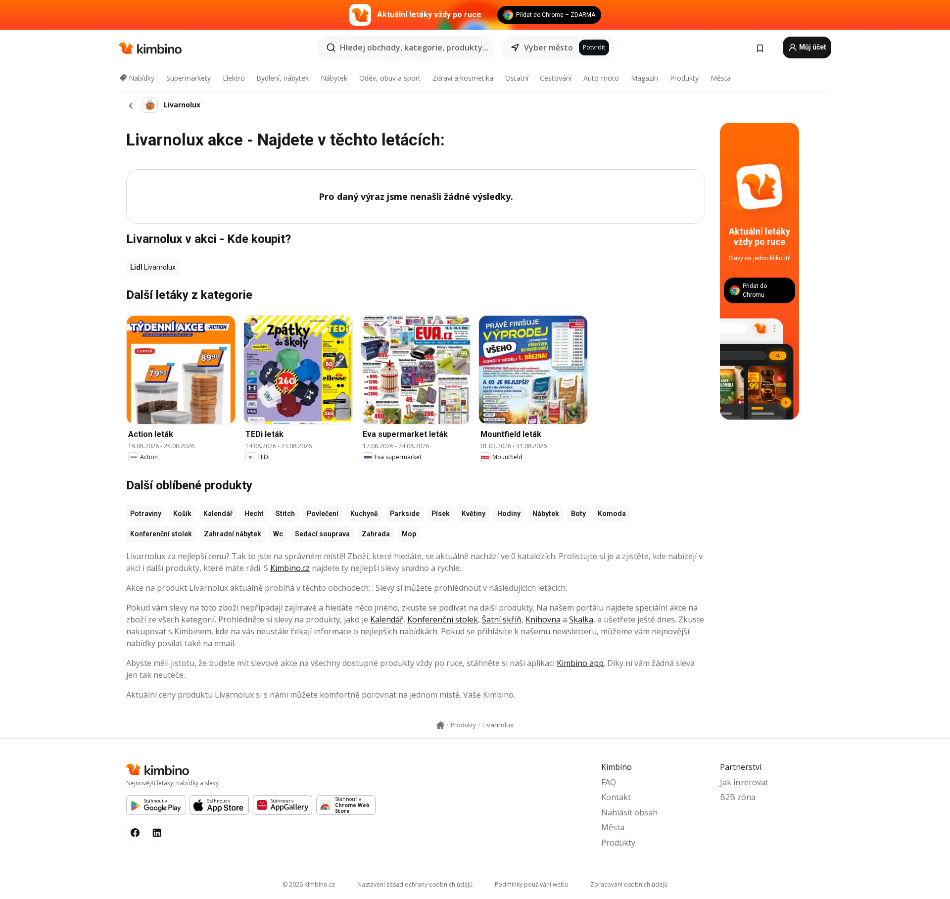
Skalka (581, 619)
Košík (182, 514)
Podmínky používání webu (531, 884)
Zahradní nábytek (232, 534)
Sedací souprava (322, 534)
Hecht (254, 514)
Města (721, 78)
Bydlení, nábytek (282, 78)
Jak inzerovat (744, 782)
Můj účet (812, 47)
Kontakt (616, 797)
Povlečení (322, 514)
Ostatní (516, 78)
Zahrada (376, 534)
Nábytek (334, 78)
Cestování (555, 78)
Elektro (234, 78)
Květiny (473, 514)
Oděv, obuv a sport (390, 78)
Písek (440, 514)
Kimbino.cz (290, 568)
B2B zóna (738, 797)
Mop (409, 534)
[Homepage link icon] (440, 725)
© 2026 (309, 884)
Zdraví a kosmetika (462, 78)
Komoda (612, 514)
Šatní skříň (502, 619)
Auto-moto (601, 78)
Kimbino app (580, 663)
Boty (578, 514)
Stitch (285, 514)
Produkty (684, 78)
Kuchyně (364, 514)
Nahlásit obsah (629, 812)
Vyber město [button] (548, 47)
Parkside (405, 514)
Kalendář (218, 514)
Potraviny (145, 514)
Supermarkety (188, 78)
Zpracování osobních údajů (628, 884)
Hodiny (509, 514)
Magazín (644, 78)
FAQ (608, 782)
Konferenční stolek (161, 534)
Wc (278, 534)
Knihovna (543, 619)
